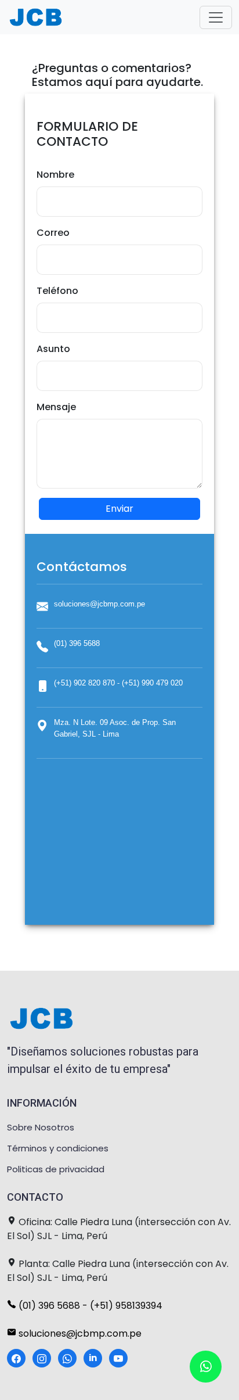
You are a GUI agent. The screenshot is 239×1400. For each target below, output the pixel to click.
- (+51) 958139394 (122, 1305)
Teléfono (57, 290)
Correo (53, 232)
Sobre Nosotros (40, 1127)
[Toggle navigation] (216, 17)
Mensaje (56, 407)
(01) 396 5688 (49, 1305)
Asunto (53, 349)
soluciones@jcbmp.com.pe (79, 1333)
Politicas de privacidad (55, 1169)
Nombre (55, 174)
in (93, 1358)
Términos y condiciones (57, 1148)
